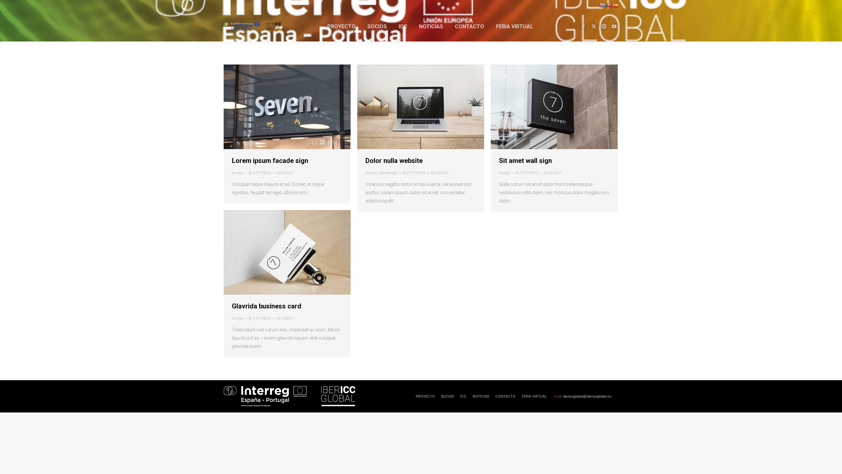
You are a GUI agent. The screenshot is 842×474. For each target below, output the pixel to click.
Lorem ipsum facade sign (270, 161)
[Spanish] (615, 5)
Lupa (287, 107)
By (260, 173)
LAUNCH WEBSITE (269, 107)
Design (238, 173)
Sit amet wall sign (525, 161)
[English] (602, 5)
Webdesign (388, 173)
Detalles (305, 107)
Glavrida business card (266, 306)
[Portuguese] (609, 5)
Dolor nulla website (394, 161)
